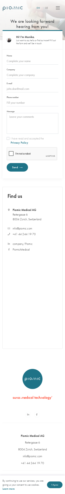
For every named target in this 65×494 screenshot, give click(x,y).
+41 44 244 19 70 (24, 234)
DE (46, 8)
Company (11, 69)
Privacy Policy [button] (19, 142)
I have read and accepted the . (27, 140)
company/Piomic (22, 244)
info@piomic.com (22, 228)
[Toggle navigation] (57, 8)
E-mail (9, 83)
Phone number (13, 97)
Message (10, 111)
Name (9, 55)
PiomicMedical (21, 249)
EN (39, 8)
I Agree (54, 484)
